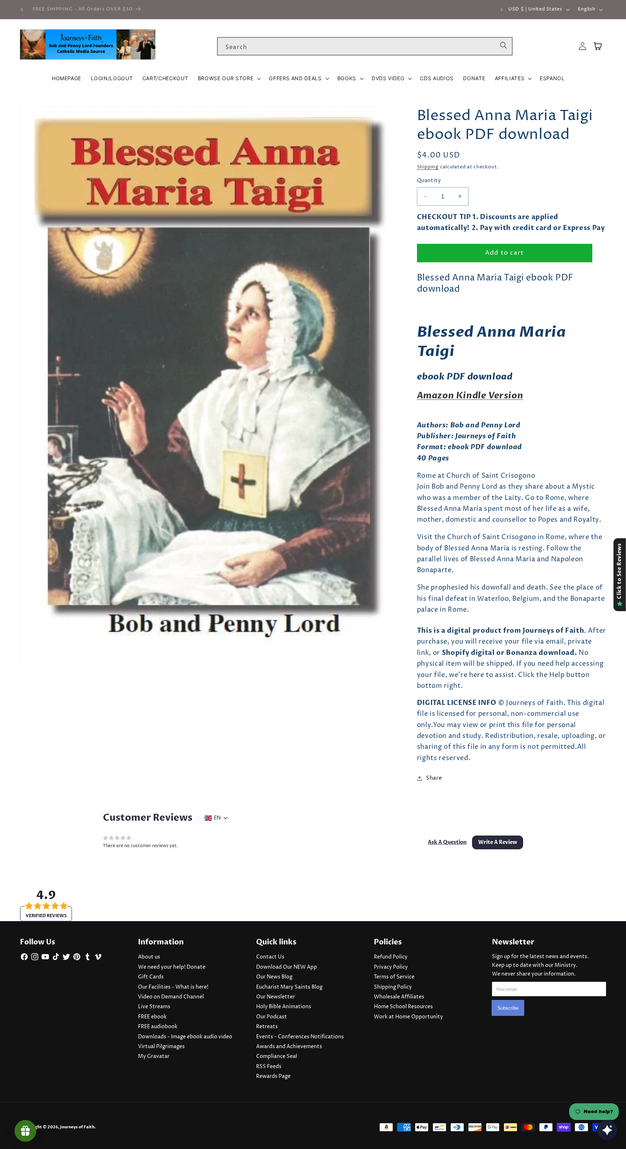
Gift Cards (151, 977)
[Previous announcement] (22, 9)
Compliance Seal (276, 1056)
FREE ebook (152, 1016)
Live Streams (154, 1006)
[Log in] (583, 46)
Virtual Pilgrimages (161, 1046)
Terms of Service (394, 977)
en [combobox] (217, 818)
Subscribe (507, 1008)
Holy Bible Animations (283, 1006)
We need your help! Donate (171, 967)
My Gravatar (154, 1056)
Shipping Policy (393, 987)
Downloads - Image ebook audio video (185, 1036)
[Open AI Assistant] (607, 1130)
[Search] (503, 46)
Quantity (429, 180)
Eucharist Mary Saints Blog (289, 987)
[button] (228, 78)
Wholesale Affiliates (399, 997)
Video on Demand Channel (171, 997)
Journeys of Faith (77, 1127)
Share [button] (434, 778)
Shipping (428, 167)
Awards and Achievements (289, 1046)
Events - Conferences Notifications (300, 1036)
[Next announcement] (501, 9)
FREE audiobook (158, 1026)
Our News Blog (274, 977)
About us (149, 957)
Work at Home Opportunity (408, 1016)
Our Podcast (271, 1016)
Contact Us (270, 957)
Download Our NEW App (286, 967)
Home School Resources (403, 1006)
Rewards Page (273, 1076)
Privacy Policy (391, 967)
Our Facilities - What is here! (173, 987)
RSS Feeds (268, 1066)
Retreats (267, 1026)
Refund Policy (391, 957)
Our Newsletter (275, 997)
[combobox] (364, 46)
